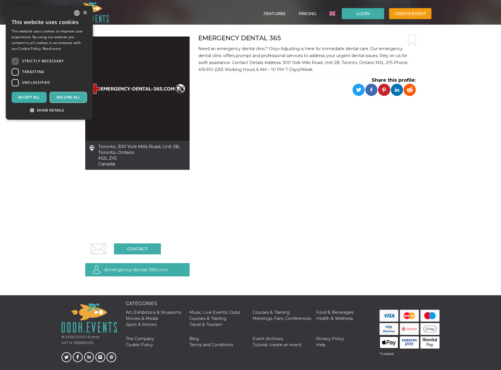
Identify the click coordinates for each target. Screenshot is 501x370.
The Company (140, 338)
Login (363, 13)
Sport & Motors (141, 324)
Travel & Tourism (205, 324)
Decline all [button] (68, 97)
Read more (52, 48)
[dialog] (49, 63)
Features (274, 13)
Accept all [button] (29, 97)
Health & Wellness (334, 318)
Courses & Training (271, 312)
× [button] (85, 13)
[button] (49, 110)
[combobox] (77, 13)
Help (321, 344)
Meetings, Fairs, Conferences (282, 318)
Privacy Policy (330, 338)
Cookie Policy (139, 344)
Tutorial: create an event (277, 344)
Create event (410, 13)
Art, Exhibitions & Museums (153, 312)
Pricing (307, 13)
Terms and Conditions (211, 344)
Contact (137, 248)
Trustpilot (387, 354)
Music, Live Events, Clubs (214, 312)
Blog (194, 338)
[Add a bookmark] (412, 40)
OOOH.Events (86, 337)
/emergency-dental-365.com (136, 269)
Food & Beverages (334, 312)
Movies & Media (142, 318)
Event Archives (268, 338)
